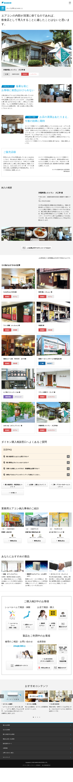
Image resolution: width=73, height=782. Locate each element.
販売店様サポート (7, 743)
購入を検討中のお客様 (8, 734)
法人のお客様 (6, 729)
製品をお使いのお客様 (8, 739)
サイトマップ (6, 757)
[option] (13, 702)
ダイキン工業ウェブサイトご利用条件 (31, 765)
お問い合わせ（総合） (8, 752)
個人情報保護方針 (46, 765)
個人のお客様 (6, 725)
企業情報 (5, 748)
